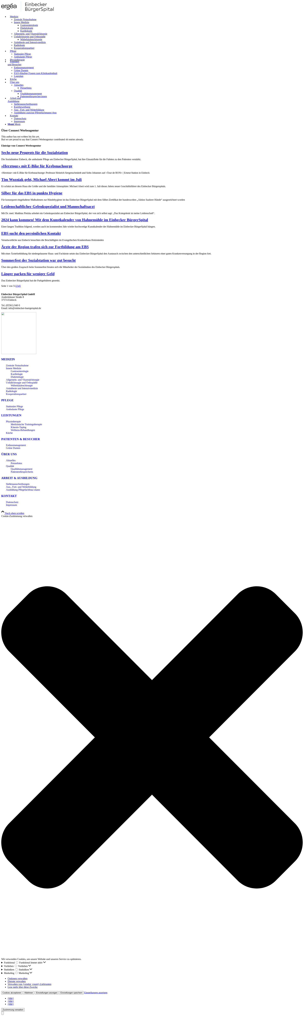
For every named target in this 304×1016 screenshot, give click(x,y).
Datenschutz (12, 502)
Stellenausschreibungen (17, 484)
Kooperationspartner (16, 394)
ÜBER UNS (9, 454)
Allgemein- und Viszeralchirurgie (22, 379)
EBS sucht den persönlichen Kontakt (31, 233)
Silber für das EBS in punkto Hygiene (31, 193)
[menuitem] (155, 32)
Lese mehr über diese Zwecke (23, 987)
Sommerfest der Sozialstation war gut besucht (38, 260)
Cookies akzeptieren (12, 993)
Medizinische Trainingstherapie (26, 424)
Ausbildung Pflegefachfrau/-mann (23, 489)
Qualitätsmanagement (21, 469)
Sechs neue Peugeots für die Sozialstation (34, 152)
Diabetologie (17, 377)
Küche (9, 433)
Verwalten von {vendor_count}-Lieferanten (29, 984)
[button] (152, 738)
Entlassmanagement (16, 445)
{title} (11, 998)
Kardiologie (17, 374)
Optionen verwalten (17, 978)
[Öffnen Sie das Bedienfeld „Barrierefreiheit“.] (2, 1013)
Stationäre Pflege (14, 406)
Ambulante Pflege (15, 409)
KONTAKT (9, 496)
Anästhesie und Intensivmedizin (22, 388)
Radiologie (11, 391)
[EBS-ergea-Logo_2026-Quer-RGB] (27, 11)
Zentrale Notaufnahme (17, 365)
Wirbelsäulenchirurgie (22, 385)
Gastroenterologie (19, 371)
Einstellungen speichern (71, 993)
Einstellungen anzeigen (46, 993)
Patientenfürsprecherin (22, 471)
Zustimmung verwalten (13, 1010)
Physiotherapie (13, 421)
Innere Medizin (13, 368)
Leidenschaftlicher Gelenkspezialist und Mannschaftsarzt (48, 206)
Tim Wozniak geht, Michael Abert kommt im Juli (41, 179)
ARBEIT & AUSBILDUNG (19, 478)
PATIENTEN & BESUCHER (20, 439)
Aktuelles (11, 460)
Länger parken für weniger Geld (27, 274)
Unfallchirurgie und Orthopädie (22, 382)
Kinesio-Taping (18, 427)
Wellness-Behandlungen (23, 430)
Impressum (11, 505)
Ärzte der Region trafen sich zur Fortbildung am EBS (45, 247)
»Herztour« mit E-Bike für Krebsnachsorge (36, 166)
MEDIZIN (8, 359)
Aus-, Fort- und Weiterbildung (21, 487)
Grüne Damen (13, 448)
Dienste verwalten (17, 981)
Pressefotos (16, 463)
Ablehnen (28, 993)
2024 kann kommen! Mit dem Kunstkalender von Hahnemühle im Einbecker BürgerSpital (74, 220)
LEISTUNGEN (11, 415)
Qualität (10, 466)
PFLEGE (7, 400)
